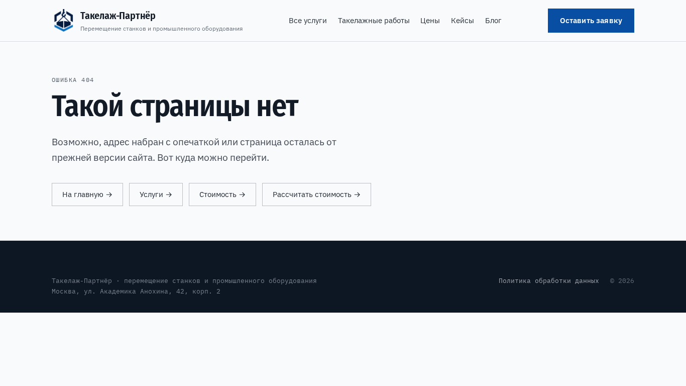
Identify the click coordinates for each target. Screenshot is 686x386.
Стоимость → (222, 194)
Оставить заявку (591, 20)
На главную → (87, 194)
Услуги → (156, 194)
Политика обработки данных (549, 280)
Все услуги (308, 20)
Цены (430, 20)
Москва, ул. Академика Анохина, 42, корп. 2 (136, 291)
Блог (493, 20)
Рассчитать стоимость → (317, 194)
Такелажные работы (374, 20)
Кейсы (462, 20)
